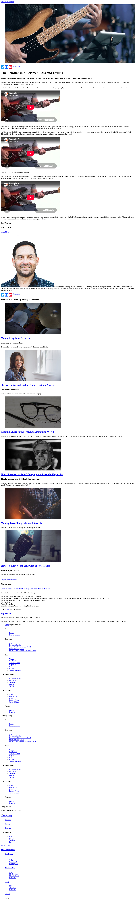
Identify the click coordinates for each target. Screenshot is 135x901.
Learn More (5, 232)
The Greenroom (8, 850)
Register (12, 712)
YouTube (12, 682)
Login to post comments (9, 580)
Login (7, 609)
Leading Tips (13, 864)
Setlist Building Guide (16, 649)
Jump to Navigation (7, 2)
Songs (7, 882)
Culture (11, 860)
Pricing (11, 633)
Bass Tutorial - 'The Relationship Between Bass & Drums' (26, 589)
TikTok (11, 686)
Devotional (13, 862)
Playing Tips (13, 874)
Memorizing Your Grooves (15, 338)
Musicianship (10, 868)
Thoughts (12, 888)
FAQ (11, 698)
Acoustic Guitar (14, 663)
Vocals (11, 659)
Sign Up (3, 845)
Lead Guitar (13, 661)
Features (8, 820)
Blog (11, 836)
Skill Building (14, 876)
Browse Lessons (14, 635)
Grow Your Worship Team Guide (20, 647)
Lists (10, 886)
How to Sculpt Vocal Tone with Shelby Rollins (25, 565)
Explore (8, 828)
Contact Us (13, 696)
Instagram (12, 684)
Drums (11, 668)
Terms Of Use (14, 702)
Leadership (9, 854)
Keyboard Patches (15, 645)
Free (10, 842)
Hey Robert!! (6, 613)
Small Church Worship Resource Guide (22, 651)
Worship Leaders (15, 670)
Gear (11, 643)
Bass (10, 666)
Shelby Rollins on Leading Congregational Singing (28, 385)
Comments (16, 66)
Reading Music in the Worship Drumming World (27, 431)
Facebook (12, 680)
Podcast (11, 838)
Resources (12, 878)
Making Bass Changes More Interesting (22, 523)
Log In (11, 710)
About (11, 694)
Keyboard (12, 665)
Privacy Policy (14, 700)
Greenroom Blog (15, 678)
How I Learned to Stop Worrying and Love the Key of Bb (32, 474)
